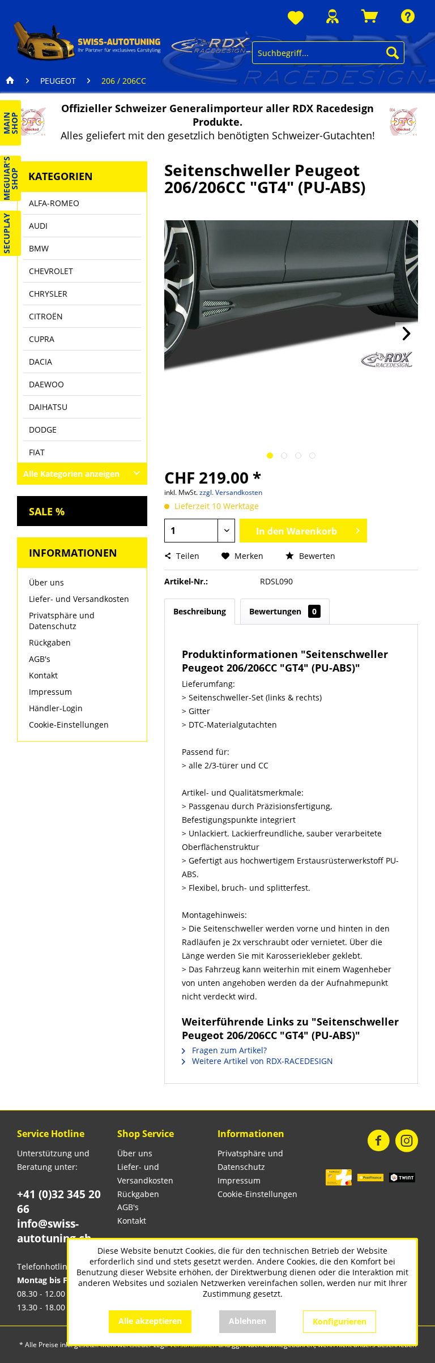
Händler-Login (56, 708)
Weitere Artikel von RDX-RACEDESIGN (261, 1061)
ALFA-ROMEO (54, 203)
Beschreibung (199, 611)
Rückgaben (50, 642)
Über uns (46, 582)
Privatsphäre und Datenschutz (62, 620)
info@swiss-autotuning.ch (54, 1231)
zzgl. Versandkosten (230, 492)
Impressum (50, 691)
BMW (39, 248)
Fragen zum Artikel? (228, 1050)
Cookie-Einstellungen (69, 724)
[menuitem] (295, 18)
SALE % (47, 511)
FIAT (37, 452)
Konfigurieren (339, 1321)
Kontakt (43, 675)
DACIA (40, 361)
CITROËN (46, 316)
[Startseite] (10, 81)
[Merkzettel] (295, 18)
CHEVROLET (51, 271)
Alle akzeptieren (150, 1320)
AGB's (39, 658)
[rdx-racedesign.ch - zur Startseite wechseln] (133, 41)
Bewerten (316, 555)
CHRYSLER (48, 293)
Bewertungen (283, 611)
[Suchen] (392, 52)
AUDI (38, 225)
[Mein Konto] (332, 16)
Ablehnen (247, 1320)
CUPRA (41, 339)
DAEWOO (46, 384)
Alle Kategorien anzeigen (71, 473)
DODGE (43, 429)
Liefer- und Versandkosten (79, 598)
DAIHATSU (48, 406)
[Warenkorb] (370, 16)
